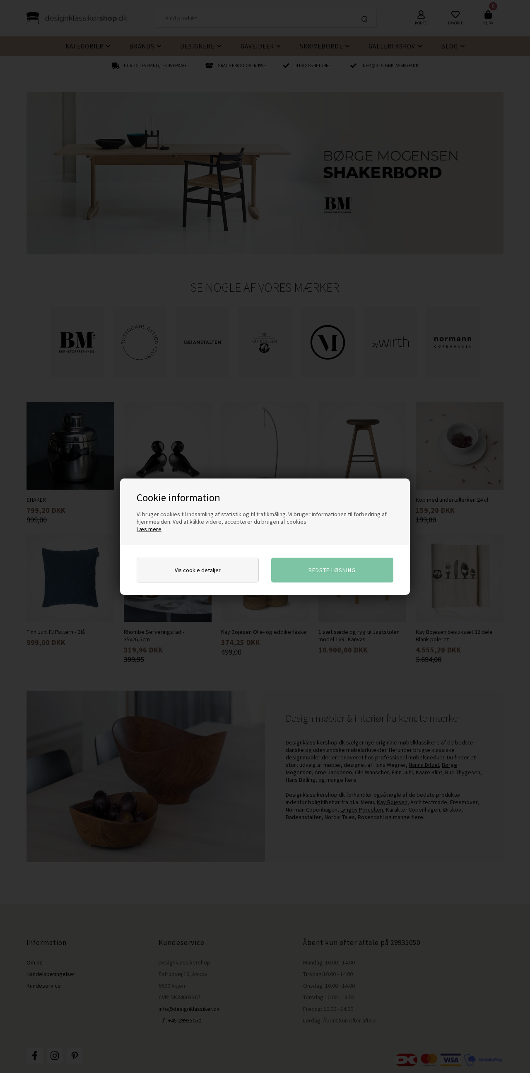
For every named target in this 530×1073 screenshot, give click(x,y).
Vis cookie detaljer (198, 570)
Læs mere (149, 529)
